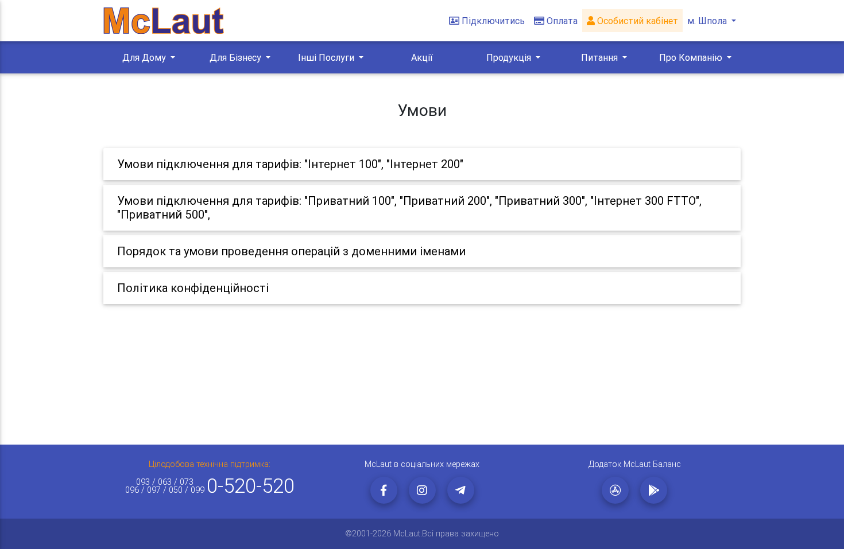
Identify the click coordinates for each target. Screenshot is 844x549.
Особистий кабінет (636, 20)
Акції (422, 57)
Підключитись (493, 20)
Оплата (562, 20)
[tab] (422, 164)
